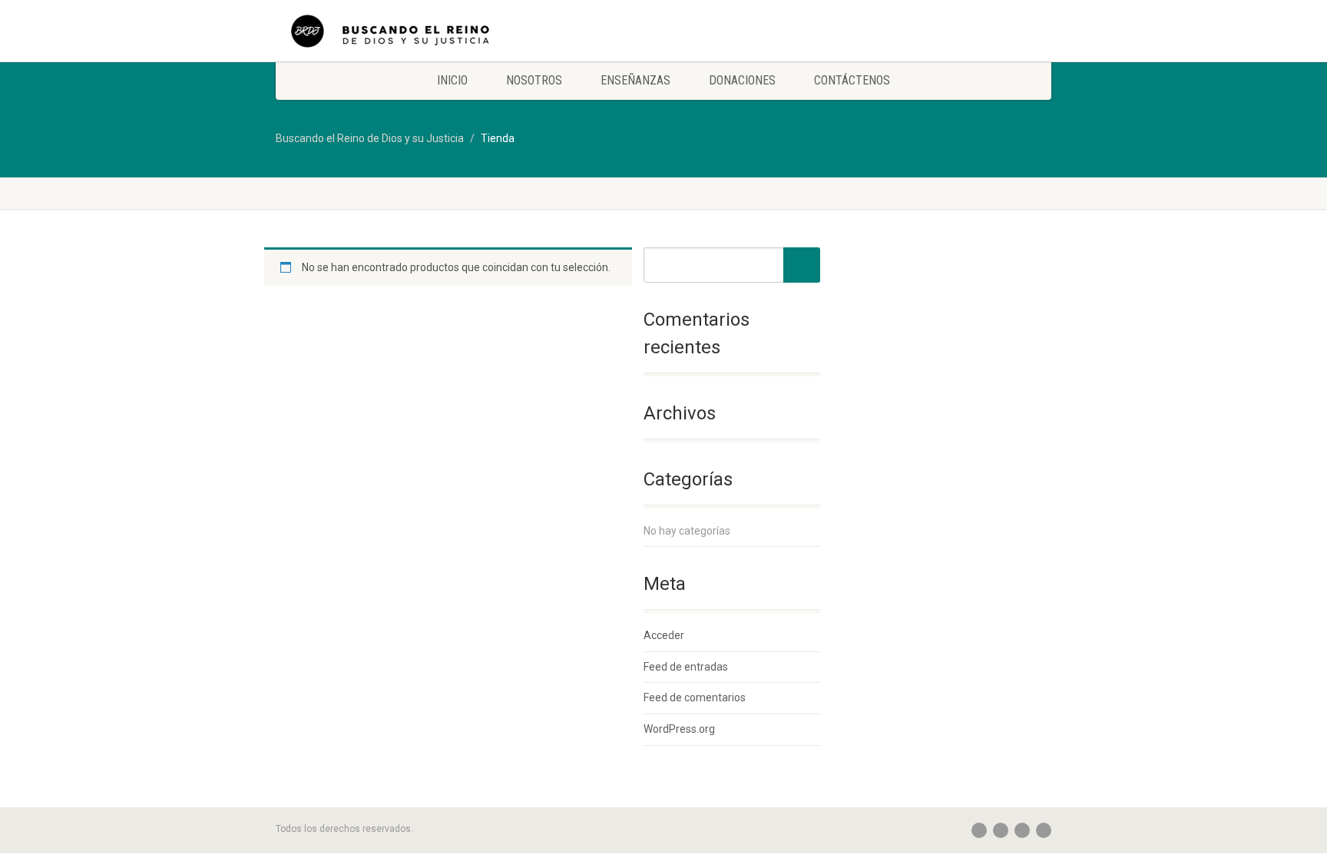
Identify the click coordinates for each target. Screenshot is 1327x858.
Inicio (452, 80)
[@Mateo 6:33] (397, 38)
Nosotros (534, 80)
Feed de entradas (686, 667)
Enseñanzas (635, 80)
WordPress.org (679, 729)
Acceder (664, 635)
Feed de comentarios (695, 697)
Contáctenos (852, 80)
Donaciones (742, 80)
